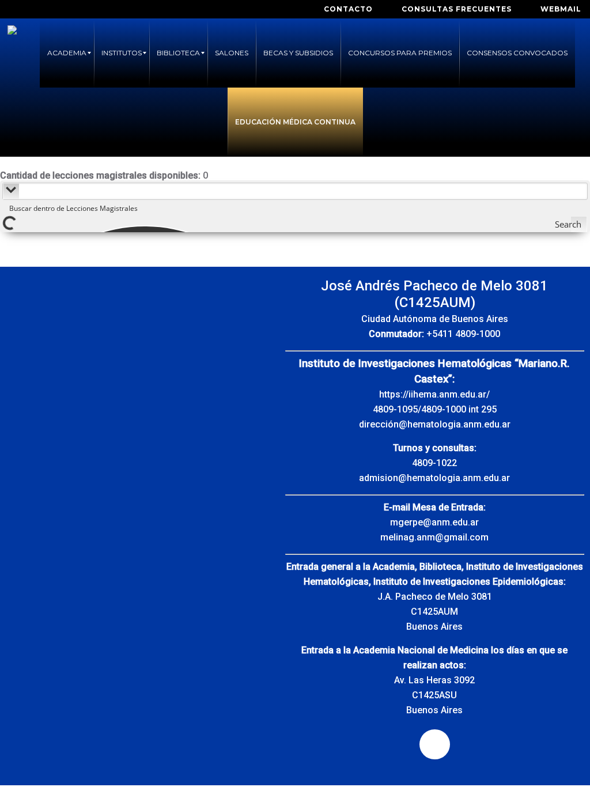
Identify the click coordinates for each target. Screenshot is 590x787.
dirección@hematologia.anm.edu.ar (434, 424)
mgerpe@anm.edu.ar (434, 522)
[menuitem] (67, 53)
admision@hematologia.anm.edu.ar (434, 477)
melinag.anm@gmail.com (434, 537)
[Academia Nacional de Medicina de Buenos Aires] (12, 53)
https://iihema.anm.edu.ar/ (434, 394)
